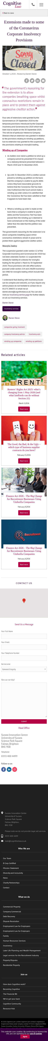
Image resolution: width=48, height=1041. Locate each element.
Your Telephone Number (10, 653)
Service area (5, 664)
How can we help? (8, 680)
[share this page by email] (43, 80)
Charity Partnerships (11, 882)
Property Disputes (10, 960)
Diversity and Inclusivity (13, 873)
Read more (24, 409)
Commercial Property (11, 906)
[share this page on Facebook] (26, 80)
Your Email (5, 642)
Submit (24, 721)
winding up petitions (34, 341)
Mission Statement (11, 868)
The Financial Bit (10, 994)
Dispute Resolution (11, 921)
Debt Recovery (9, 916)
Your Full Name (7, 631)
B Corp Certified (9, 863)
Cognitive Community (12, 1003)
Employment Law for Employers (16, 931)
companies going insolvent (14, 327)
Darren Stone (7, 302)
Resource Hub (9, 1008)
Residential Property (11, 965)
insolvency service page (20, 294)
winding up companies (12, 341)
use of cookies (36, 1033)
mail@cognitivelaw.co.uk (15, 841)
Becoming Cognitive (11, 989)
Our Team (7, 858)
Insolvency (7, 945)
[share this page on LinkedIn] (37, 80)
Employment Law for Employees (16, 926)
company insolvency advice (14, 334)
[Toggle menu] (41, 4)
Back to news (9, 13)
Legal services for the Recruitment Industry (21, 955)
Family (6, 936)
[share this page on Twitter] (32, 80)
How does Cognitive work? (14, 984)
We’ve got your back (11, 999)
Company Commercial (12, 911)
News (5, 878)
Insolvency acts (34, 334)
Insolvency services (11, 308)
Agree (25, 1036)
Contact (6, 887)
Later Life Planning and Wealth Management (21, 950)
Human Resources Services (14, 940)
